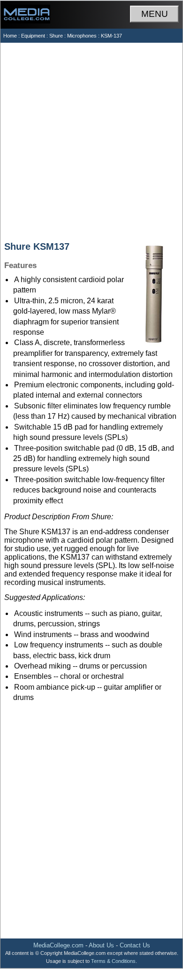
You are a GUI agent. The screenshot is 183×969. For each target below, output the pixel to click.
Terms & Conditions (113, 961)
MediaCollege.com (58, 945)
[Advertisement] (91, 139)
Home (10, 35)
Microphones (82, 35)
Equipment (33, 35)
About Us (101, 945)
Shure (56, 35)
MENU (154, 14)
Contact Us (135, 945)
